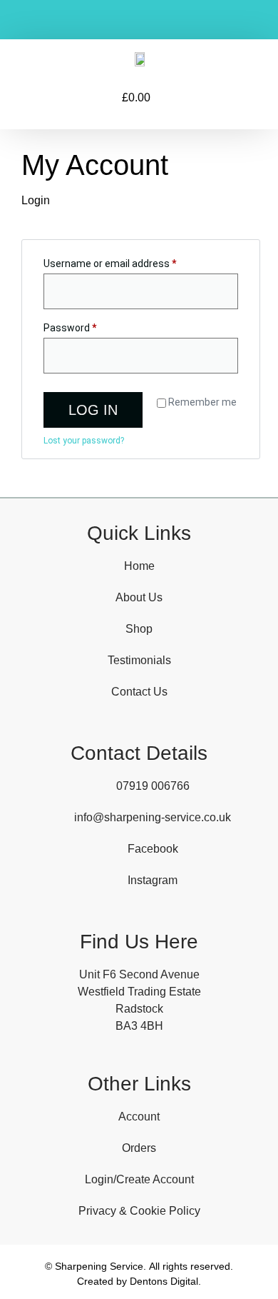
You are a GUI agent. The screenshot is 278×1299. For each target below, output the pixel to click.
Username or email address (129, 261)
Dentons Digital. (165, 1281)
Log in (93, 410)
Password (89, 325)
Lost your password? (83, 441)
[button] (51, 98)
